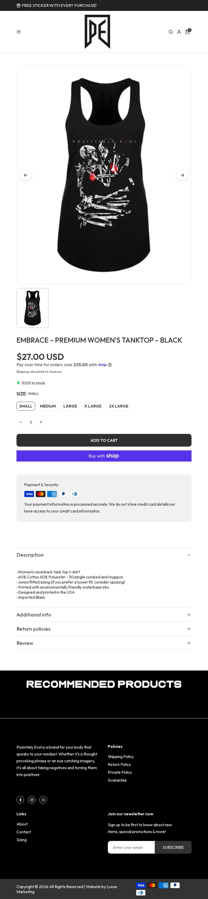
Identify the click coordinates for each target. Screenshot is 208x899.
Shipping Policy (121, 756)
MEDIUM (48, 406)
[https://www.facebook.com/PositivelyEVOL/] (20, 800)
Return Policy (119, 764)
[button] (170, 31)
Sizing (21, 839)
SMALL (25, 406)
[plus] (41, 422)
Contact (23, 831)
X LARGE (92, 406)
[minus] (20, 422)
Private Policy (120, 772)
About (22, 823)
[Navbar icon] (18, 31)
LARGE (70, 406)
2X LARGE (118, 406)
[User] (179, 31)
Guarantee (117, 780)
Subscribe (173, 847)
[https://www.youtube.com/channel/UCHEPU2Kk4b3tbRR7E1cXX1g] (43, 800)
